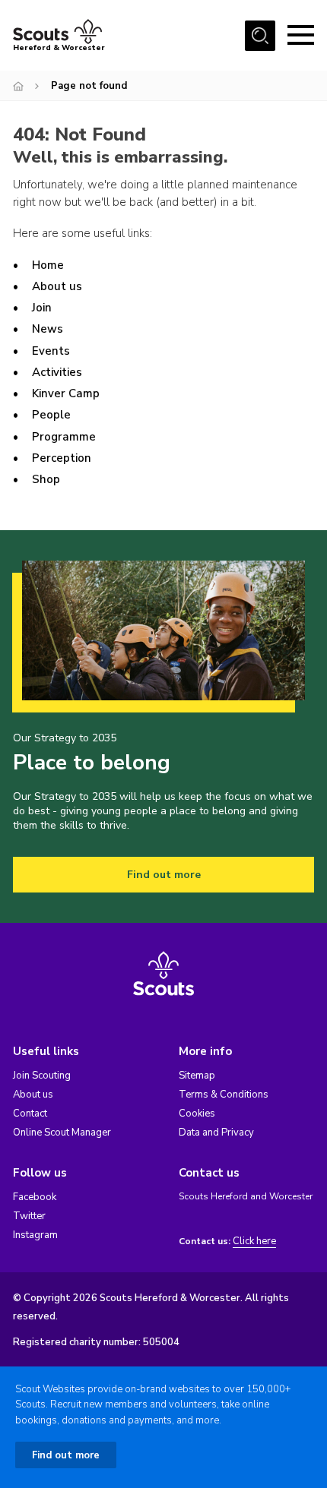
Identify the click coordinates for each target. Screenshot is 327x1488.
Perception (61, 458)
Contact (30, 1113)
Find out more (164, 874)
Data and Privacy (216, 1132)
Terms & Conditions (223, 1094)
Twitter (29, 1216)
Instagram (35, 1235)
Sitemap (197, 1075)
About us (57, 286)
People (51, 414)
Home (48, 265)
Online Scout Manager (62, 1132)
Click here (254, 1241)
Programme (64, 436)
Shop (46, 479)
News (47, 328)
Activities (57, 372)
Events (51, 351)
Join (42, 307)
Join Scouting (42, 1075)
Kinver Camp (66, 393)
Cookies (197, 1113)
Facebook (34, 1197)
